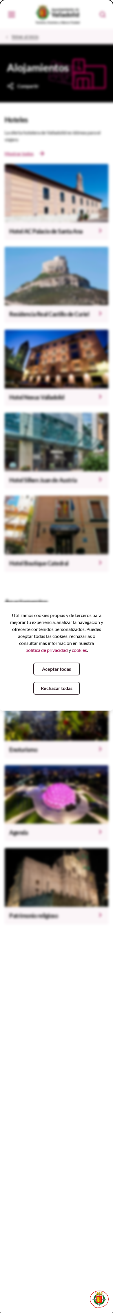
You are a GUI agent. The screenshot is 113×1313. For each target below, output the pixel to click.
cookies (79, 650)
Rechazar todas (56, 688)
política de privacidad (46, 650)
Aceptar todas (56, 669)
